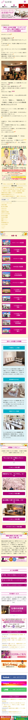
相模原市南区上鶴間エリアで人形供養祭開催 (11, 192)
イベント (3, 226)
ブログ (2, 228)
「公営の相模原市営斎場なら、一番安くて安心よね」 (13, 196)
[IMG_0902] (14, 61)
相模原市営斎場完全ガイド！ (8, 194)
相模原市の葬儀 (5, 212)
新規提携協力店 (5, 222)
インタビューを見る (13, 467)
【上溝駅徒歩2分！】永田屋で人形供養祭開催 (12, 187)
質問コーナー (4, 219)
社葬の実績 (4, 204)
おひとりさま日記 (5, 213)
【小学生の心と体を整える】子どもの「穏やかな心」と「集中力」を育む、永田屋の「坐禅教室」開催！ (13, 704)
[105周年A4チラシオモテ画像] (14, 146)
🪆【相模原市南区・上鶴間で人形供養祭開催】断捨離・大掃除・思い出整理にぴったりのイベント (14, 639)
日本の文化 (4, 208)
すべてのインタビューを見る (13, 526)
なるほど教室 (4, 224)
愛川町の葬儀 (4, 206)
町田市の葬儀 (4, 215)
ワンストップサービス (6, 203)
